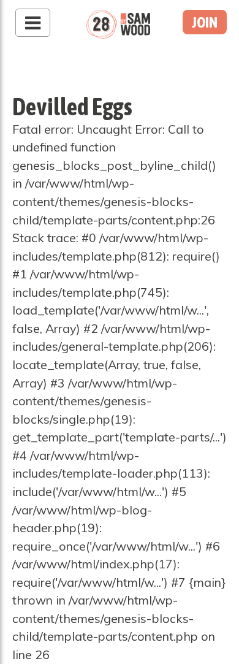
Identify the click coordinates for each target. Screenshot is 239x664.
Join (205, 22)
